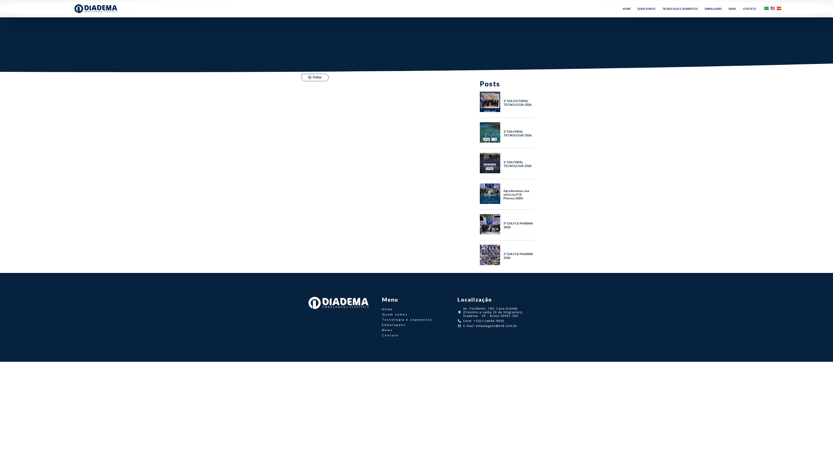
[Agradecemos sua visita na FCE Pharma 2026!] (490, 202)
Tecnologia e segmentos (680, 9)
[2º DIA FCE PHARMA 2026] (490, 264)
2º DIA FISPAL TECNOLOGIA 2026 (517, 133)
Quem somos (646, 9)
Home (626, 9)
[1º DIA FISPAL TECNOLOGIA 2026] (490, 172)
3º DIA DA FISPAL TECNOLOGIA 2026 (517, 102)
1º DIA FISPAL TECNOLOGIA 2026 (517, 164)
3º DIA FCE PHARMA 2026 (518, 225)
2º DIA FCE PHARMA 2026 (518, 255)
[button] (315, 77)
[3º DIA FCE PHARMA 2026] (490, 233)
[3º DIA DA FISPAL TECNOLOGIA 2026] (490, 111)
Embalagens (713, 9)
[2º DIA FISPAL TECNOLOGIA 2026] (490, 141)
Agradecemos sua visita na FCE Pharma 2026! (516, 194)
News (732, 9)
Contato (749, 9)
